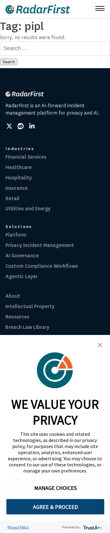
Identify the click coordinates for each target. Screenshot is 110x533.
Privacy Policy (18, 527)
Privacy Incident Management (40, 245)
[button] (100, 345)
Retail (13, 198)
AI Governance (22, 255)
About (13, 296)
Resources (17, 317)
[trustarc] (92, 527)
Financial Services (26, 157)
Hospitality (19, 178)
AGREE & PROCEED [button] (55, 506)
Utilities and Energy (28, 208)
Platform (16, 235)
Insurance (17, 188)
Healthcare (19, 167)
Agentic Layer (22, 276)
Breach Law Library (27, 327)
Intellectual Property (30, 306)
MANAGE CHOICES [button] (55, 487)
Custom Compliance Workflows (42, 266)
